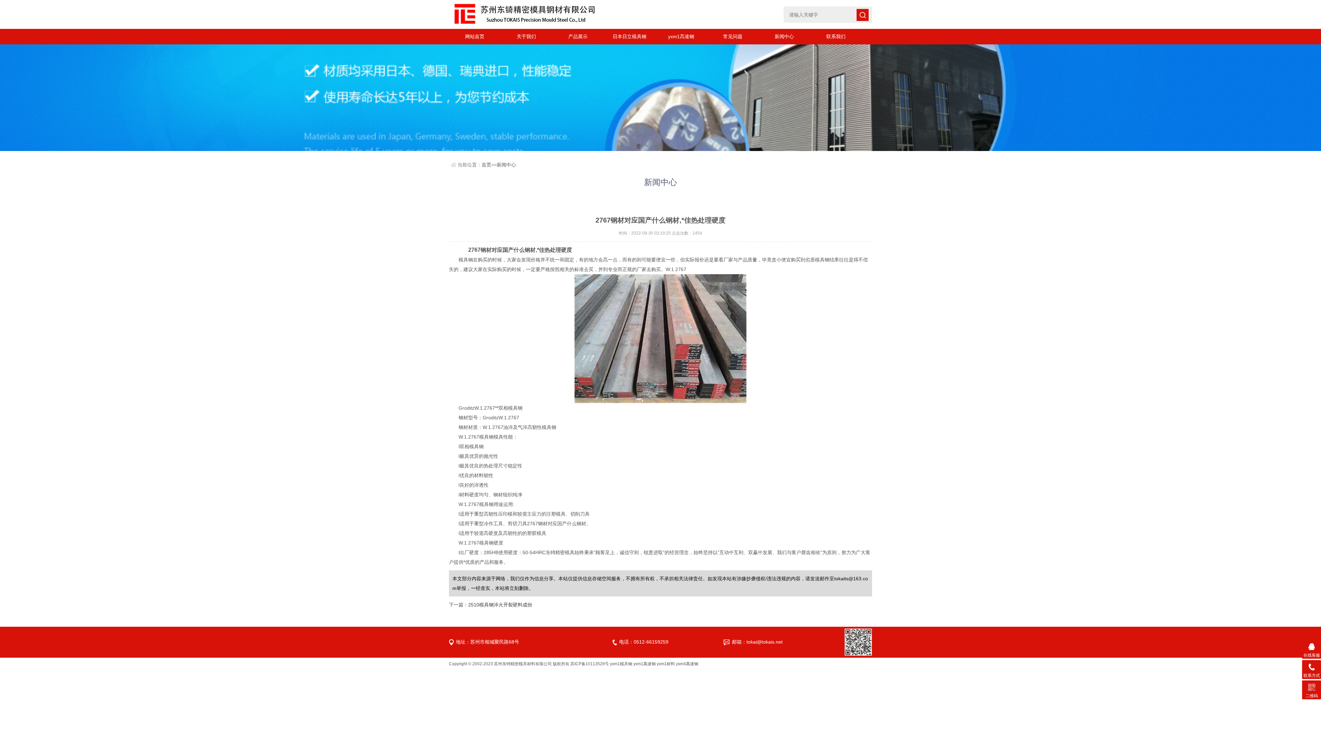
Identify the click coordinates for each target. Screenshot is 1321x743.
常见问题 (732, 36)
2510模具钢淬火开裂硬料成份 (500, 604)
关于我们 (526, 36)
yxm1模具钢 (621, 663)
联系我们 (836, 36)
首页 (486, 165)
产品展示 (578, 36)
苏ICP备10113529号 (589, 663)
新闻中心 (784, 36)
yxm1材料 (666, 663)
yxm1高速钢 (681, 36)
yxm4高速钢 (687, 663)
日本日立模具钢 (629, 36)
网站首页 (474, 36)
